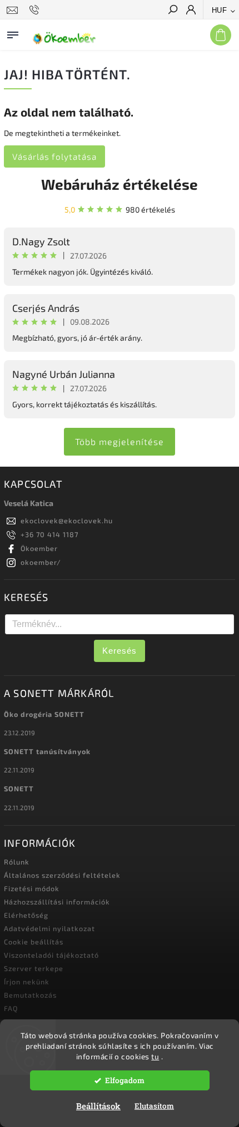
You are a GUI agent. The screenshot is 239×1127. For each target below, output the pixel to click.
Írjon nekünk (26, 981)
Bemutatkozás (30, 994)
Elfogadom (125, 1080)
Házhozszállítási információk (57, 901)
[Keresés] (172, 10)
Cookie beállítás (33, 941)
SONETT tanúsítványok (47, 751)
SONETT (19, 788)
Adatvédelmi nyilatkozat (49, 928)
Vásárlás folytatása (54, 156)
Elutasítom (154, 1106)
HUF (219, 10)
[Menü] (12, 32)
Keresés (119, 650)
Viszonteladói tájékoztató (51, 955)
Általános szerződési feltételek (62, 875)
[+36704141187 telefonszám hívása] (36, 10)
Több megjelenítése (119, 441)
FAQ (11, 1008)
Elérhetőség (26, 915)
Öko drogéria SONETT (44, 714)
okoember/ (41, 562)
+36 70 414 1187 (49, 534)
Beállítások (98, 1105)
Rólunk (16, 861)
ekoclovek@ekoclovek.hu (67, 520)
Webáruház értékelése (119, 184)
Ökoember (39, 548)
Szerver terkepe (33, 968)
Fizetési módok (31, 888)
